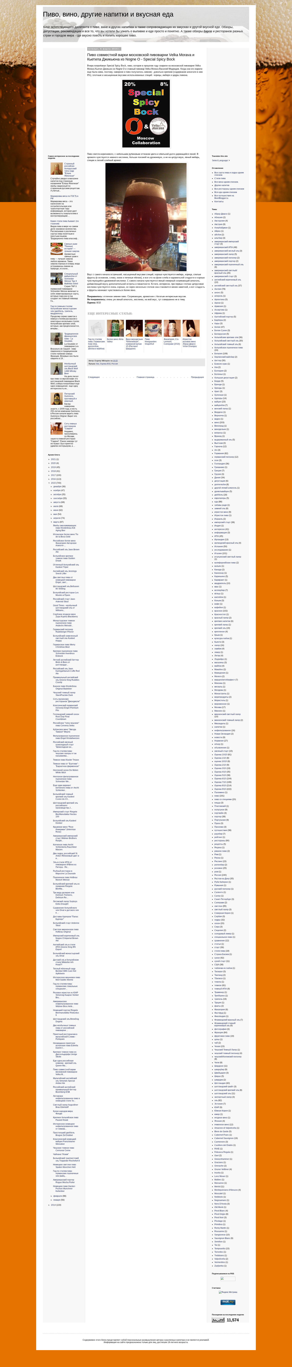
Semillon (218, 1241)
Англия (217, 289)
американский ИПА (223, 247)
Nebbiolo (218, 1197)
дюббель (218, 495)
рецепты (218, 844)
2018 (53, 471)
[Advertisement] (61, 98)
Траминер (219, 992)
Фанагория (219, 1009)
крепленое (219, 631)
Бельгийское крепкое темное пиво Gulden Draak (64, 558)
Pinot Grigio (219, 1214)
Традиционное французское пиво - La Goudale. (71, 337)
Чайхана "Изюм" (61, 1154)
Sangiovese (219, 1235)
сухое (217, 958)
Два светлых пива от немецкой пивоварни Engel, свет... (64, 579)
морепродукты (221, 697)
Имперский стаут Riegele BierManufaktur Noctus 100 (65, 814)
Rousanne (219, 1231)
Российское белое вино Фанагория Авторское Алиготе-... (65, 543)
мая (55, 514)
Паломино (219, 792)
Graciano (218, 1162)
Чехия (217, 1046)
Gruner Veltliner (221, 1169)
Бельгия (218, 353)
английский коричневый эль (227, 280)
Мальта (218, 676)
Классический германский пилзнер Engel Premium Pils (65, 708)
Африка (218, 313)
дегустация (219, 481)
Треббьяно (219, 996)
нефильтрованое (222, 730)
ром (216, 872)
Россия (115, 364)
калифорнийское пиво (225, 563)
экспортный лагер (223, 1097)
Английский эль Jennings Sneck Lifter (65, 572)
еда (216, 502)
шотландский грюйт (223, 1086)
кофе (216, 604)
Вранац (218, 436)
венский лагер (221, 408)
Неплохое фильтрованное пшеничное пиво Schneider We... (65, 779)
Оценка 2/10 (220, 765)
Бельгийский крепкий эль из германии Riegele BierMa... (66, 886)
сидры (217, 920)
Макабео (218, 669)
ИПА (216, 536)
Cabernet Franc (221, 1135)
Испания (218, 546)
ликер (217, 652)
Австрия (218, 224)
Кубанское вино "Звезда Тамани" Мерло (64, 730)
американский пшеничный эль (229, 264)
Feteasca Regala (222, 1152)
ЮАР (216, 1107)
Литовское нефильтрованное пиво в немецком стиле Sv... (66, 1098)
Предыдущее (197, 377)
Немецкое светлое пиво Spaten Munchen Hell (64, 1165)
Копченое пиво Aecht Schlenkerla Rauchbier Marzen (65, 847)
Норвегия (219, 741)
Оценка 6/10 (220, 778)
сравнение (219, 940)
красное (218, 611)
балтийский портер (223, 317)
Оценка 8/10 (105, 364)
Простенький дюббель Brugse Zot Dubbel (64, 1134)
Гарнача (218, 446)
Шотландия (220, 1083)
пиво (216, 796)
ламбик (217, 649)
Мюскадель (219, 723)
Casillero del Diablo (223, 1145)
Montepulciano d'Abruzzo (226, 1190)
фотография (220, 1029)
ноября (57, 490)
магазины (219, 662)
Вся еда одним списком (225, 192)
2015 (53, 483)
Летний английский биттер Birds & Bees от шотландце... (66, 662)
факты (217, 1006)
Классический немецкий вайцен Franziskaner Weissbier (64, 1141)
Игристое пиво (221, 515)
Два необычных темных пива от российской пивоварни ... (64, 1028)
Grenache (219, 1166)
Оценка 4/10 (220, 772)
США (216, 964)
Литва (217, 655)
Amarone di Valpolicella (225, 1128)
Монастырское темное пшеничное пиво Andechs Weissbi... (64, 623)
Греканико (219, 467)
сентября (58, 498)
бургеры (218, 398)
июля (56, 506)
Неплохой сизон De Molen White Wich (65, 771)
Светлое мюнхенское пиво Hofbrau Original (66, 930)
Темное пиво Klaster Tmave (66, 760)
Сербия (218, 916)
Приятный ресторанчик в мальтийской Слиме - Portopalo (65, 1036)
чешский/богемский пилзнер (227, 1056)
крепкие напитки (222, 621)
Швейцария (220, 1073)
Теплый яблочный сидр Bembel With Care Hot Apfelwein (64, 971)
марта (56, 522)
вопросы (218, 433)
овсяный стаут (221, 751)
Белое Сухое (220, 330)
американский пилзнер (225, 258)
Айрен (217, 231)
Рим (216, 854)
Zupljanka (219, 1266)
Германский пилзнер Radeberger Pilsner (63, 630)
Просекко (218, 827)
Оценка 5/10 (220, 775)
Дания (217, 477)
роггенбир (219, 865)
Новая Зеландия (222, 734)
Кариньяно (219, 576)
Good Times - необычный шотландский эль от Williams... (65, 608)
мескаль (218, 687)
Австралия (219, 221)
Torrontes (218, 1252)
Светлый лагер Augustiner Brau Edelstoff (65, 1106)
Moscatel (218, 1193)
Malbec (217, 1179)
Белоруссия (220, 334)
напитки (218, 727)
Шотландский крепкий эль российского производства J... (65, 805)
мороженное (220, 704)
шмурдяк (218, 1080)
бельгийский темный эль (226, 344)
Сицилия (218, 930)
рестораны (219, 840)
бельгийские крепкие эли (226, 337)
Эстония (218, 1104)
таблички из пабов (223, 968)
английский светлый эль (226, 285)
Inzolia (217, 1173)
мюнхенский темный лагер (227, 720)
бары (217, 323)
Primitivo (218, 1224)
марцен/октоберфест (224, 680)
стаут (217, 947)
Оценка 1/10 (220, 758)
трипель (218, 999)
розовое (218, 868)
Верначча (219, 415)
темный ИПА (220, 989)
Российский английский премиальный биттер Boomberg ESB (64, 1089)
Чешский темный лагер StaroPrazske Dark (64, 693)
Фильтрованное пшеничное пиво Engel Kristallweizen (66, 737)
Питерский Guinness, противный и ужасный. (70, 397)
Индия (217, 526)
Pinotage (218, 1221)
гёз (215, 450)
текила (217, 982)
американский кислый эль (226, 251)
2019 (53, 467)
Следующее (94, 377)
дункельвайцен (221, 491)
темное (218, 985)
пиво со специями (223, 799)
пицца (217, 803)
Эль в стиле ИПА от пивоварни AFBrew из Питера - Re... (64, 864)
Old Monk (218, 1207)
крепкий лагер (221, 625)
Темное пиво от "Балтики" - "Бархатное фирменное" (66, 765)
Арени (217, 303)
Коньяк (217, 600)
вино (216, 422)
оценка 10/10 (220, 761)
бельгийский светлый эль (226, 341)
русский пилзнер (222, 889)
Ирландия (219, 539)
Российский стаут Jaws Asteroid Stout (64, 600)
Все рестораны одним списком (229, 189)
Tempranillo (219, 1248)
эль (216, 1100)
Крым (217, 635)
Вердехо (218, 412)
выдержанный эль (223, 440)
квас (216, 587)
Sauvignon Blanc (222, 1238)
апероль (218, 296)
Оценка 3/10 (220, 768)
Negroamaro (220, 1200)
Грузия (217, 474)
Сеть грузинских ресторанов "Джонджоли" (66, 700)
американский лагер (224, 254)
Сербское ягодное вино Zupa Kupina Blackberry (65, 615)
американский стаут (224, 276)
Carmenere (219, 1142)
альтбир (218, 238)
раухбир (218, 834)
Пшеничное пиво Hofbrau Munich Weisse (65, 878)
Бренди (218, 384)
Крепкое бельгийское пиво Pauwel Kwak (65, 1118)
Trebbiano (219, 1255)
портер (217, 816)
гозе (216, 460)
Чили (216, 1062)
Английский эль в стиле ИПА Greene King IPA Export (64, 947)
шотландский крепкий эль (226, 1090)
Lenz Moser (219, 1176)
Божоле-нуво (220, 364)
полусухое (219, 810)
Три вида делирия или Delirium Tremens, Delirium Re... (63, 895)
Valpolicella (219, 1259)
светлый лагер (221, 909)
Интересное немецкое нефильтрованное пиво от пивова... (65, 1126)
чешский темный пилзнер (226, 1053)
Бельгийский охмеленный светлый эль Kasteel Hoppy (65, 638)
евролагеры (220, 498)
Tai (215, 1245)
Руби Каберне (221, 882)
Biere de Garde (221, 1131)
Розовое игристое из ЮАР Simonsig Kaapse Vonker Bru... (66, 995)
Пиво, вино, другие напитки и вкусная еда (108, 14)
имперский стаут (222, 522)
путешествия (220, 830)
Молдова (218, 690)
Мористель (219, 700)
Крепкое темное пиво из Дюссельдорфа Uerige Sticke (65, 1054)
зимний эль (219, 508)
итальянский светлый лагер (227, 557)
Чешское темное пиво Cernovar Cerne (63, 1149)
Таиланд (218, 975)
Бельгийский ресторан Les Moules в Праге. (66, 593)
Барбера (218, 320)
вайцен (217, 402)
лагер (217, 645)
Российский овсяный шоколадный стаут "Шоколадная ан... (63, 744)
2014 (53, 1205)
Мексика (218, 683)
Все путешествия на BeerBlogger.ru (224, 196)
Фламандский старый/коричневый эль (225, 1024)
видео (217, 419)
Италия (218, 553)
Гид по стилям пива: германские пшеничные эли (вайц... (65, 1173)
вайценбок (219, 405)
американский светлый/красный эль (225, 271)
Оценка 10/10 (220, 754)
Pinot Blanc (219, 1211)
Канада (218, 569)
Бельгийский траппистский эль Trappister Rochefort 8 (66, 1159)
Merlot (217, 1186)
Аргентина (219, 299)
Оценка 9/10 (220, 789)
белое (217, 327)
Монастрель (220, 693)
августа (57, 502)
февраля (58, 1196)
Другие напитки (221, 185)
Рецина (218, 847)
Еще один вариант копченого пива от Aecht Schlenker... (66, 787)
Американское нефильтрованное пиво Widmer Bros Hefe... (65, 1004)
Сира (217, 927)
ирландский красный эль (226, 543)
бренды (218, 388)
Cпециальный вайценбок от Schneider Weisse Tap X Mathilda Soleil (71, 279)
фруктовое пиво (222, 1036)
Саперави (219, 902)
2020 (53, 463)
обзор (217, 744)
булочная (219, 395)
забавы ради (220, 505)
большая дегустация (224, 378)
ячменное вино (221, 1124)
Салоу (217, 896)
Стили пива (220, 178)
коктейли (218, 597)
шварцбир (219, 1069)
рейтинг (218, 837)
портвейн (219, 813)
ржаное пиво (220, 851)
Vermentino (219, 1262)
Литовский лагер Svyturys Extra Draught (65, 902)
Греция (217, 470)
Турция (217, 1002)
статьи (217, 944)
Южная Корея (221, 1111)
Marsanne (219, 1183)
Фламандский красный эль (227, 1020)
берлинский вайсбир (224, 357)
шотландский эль (222, 1093)
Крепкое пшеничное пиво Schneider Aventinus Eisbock (65, 653)
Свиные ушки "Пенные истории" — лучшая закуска (71, 247)
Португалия (220, 820)
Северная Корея (222, 913)
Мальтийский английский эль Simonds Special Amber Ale (65, 1080)
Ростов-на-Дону (221, 878)
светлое (218, 906)
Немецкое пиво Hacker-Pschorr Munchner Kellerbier (64, 1188)
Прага (217, 823)
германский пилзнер (224, 457)
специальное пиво (223, 937)
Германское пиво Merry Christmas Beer (64, 645)
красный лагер (221, 618)
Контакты (219, 201)
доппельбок (220, 484)
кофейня (218, 607)
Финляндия (219, 1016)
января (57, 1200)
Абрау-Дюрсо (220, 214)
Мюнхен (218, 711)
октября (57, 494)
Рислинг (218, 861)
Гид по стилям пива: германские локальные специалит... (65, 986)
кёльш (217, 593)
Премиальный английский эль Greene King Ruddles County (66, 680)
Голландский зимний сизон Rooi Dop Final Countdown (66, 716)
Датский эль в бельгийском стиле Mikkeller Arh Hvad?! (66, 962)
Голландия (219, 464)
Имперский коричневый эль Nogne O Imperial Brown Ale (66, 938)
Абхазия (218, 217)
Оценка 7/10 (220, 782)
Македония (219, 673)
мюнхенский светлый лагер (227, 714)
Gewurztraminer (221, 1159)
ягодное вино (220, 1117)
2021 (53, 459)
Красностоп (220, 614)
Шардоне (218, 1066)
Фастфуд (218, 1013)
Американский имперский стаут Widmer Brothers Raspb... (65, 838)
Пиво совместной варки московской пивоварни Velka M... (65, 1072)
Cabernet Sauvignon (224, 1138)
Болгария (219, 371)
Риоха (217, 858)
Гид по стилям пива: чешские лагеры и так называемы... (64, 753)
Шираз (217, 1076)
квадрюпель (220, 583)
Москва (217, 707)
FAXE (217, 1149)
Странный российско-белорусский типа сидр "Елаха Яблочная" (70, 170)
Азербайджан (221, 228)
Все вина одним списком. (226, 182)
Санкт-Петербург (222, 899)
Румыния (218, 885)
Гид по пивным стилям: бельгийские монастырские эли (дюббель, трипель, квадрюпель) (64, 310)
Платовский (220, 806)
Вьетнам (218, 443)
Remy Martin (220, 1228)
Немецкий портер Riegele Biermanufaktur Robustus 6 (66, 1012)
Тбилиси (218, 978)
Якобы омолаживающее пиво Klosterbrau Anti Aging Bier (64, 528)
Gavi (216, 1155)
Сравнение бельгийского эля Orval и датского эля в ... (66, 910)
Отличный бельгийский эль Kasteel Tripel (66, 566)
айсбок (217, 234)
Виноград (219, 426)
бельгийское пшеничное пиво (228, 347)
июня (56, 510)
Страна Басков (221, 954)
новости (218, 737)
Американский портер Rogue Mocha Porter (64, 1181)
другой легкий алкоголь (225, 488)
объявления (220, 748)
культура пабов (221, 638)
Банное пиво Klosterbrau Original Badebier (65, 687)
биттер (217, 360)
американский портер (224, 261)
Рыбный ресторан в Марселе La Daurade (64, 872)
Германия (219, 453)
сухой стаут (220, 961)
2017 (53, 475)
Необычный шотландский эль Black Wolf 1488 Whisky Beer (71, 369)
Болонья (218, 374)
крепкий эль (220, 628)
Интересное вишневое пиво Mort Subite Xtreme (66, 978)
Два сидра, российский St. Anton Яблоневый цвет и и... (66, 856)
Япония (218, 1121)
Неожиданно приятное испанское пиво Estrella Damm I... (65, 1045)
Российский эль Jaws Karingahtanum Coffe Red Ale (66, 671)
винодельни (220, 429)
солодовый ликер (222, 934)
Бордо (217, 381)
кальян (217, 566)
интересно (219, 529)
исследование (221, 550)
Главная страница (145, 377)
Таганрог (218, 971)
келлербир (219, 590)
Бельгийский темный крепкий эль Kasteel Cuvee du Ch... (63, 796)
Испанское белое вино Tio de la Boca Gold (65, 535)
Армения (218, 306)
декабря (57, 486)
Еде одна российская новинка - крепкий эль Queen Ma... (64, 1063)
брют (216, 391)
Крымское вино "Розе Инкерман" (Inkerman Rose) (64, 829)
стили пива (219, 951)
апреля (57, 518)
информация (220, 532)
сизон (217, 923)
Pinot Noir (219, 1217)
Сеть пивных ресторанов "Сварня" (70, 426)
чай (216, 1043)
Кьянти (217, 642)
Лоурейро (219, 659)
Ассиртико (219, 310)
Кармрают (219, 580)
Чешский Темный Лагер (225, 1050)
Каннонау (219, 573)
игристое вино (221, 512)
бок (97, 364)
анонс (217, 292)
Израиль (218, 519)
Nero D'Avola (220, 1204)
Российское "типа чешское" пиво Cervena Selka (66, 724)
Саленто (218, 892)
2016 (53, 479)
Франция (218, 1032)
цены (217, 1039)
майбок (217, 666)
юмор (217, 1114)
